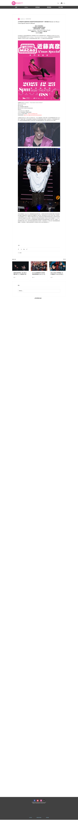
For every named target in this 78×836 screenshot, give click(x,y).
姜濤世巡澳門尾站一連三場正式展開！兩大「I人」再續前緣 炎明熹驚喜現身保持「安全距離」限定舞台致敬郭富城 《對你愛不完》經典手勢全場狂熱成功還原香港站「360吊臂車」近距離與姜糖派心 (20, 273)
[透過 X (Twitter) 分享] (21, 249)
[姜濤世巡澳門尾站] (20, 266)
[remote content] (39, 234)
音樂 (18, 245)
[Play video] (39, 135)
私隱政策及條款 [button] (39, 817)
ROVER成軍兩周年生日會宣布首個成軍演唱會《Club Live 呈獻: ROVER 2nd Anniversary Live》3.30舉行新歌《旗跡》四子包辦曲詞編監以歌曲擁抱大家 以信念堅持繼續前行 (38, 273)
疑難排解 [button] (47, 817)
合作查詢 (30, 817)
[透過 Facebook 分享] (18, 249)
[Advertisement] (39, 828)
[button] (58, 3)
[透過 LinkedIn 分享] (24, 249)
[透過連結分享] (26, 249)
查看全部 (64, 259)
